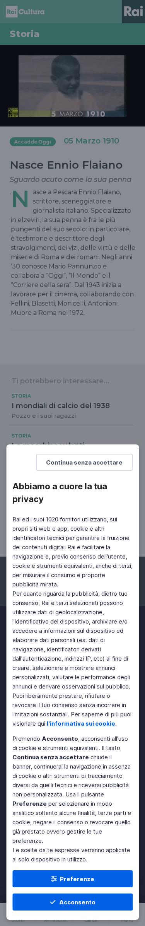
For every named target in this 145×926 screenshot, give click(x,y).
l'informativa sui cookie (81, 723)
